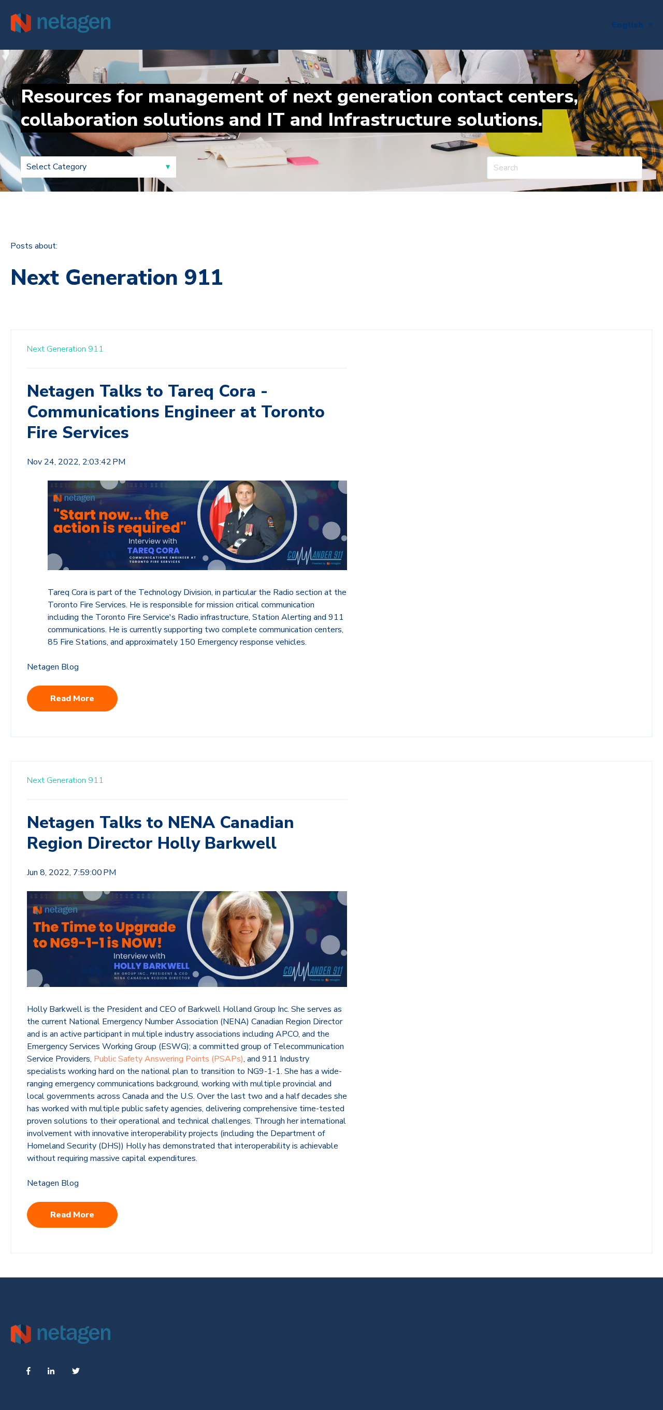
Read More (72, 698)
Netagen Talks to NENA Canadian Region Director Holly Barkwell (160, 832)
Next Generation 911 (65, 349)
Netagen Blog (53, 667)
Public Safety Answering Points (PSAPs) (168, 1059)
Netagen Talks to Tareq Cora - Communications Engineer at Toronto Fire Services (176, 412)
